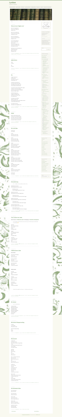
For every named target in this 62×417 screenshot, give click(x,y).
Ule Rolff (43, 150)
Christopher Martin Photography (44, 162)
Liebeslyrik (31, 53)
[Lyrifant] (31, 14)
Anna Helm (43, 160)
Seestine (44, 86)
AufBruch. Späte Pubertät (45, 61)
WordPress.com (38, 414)
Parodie (35, 53)
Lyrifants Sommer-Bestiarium (45, 124)
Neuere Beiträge (36, 411)
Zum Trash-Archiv (44, 131)
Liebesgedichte (17, 53)
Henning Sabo (43, 144)
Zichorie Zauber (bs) (44, 153)
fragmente (44, 119)
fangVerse (44, 118)
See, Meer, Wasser (44, 80)
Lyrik (33, 53)
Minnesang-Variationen (44, 106)
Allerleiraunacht (45, 98)
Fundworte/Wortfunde (46, 120)
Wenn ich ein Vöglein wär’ (17, 26)
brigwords (43, 139)
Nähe (28, 409)
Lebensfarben (44, 68)
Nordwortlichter (45, 85)
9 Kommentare (17, 211)
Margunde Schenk (44, 166)
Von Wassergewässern (45, 82)
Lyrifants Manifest (45, 122)
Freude (23, 121)
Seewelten (44, 81)
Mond (35, 332)
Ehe (26, 68)
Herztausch (14, 338)
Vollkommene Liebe (20, 219)
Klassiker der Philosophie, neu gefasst (46, 65)
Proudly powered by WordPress (26, 414)
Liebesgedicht (28, 53)
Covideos (44, 132)
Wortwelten (44, 115)
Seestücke (44, 87)
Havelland (44, 84)
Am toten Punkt (45, 60)
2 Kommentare (16, 244)
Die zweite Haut (45, 104)
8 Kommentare (16, 107)
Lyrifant (12, 3)
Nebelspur (43, 147)
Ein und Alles (14, 128)
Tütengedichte (45, 100)
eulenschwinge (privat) (45, 143)
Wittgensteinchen (45, 127)
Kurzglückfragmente (45, 67)
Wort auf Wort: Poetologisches (44, 109)
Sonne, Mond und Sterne (46, 91)
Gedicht (23, 53)
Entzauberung (14, 181)
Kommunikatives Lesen (45, 165)
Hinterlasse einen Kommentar (14, 122)
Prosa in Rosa (45, 99)
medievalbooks (44, 169)
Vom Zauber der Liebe (16, 217)
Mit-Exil (43, 76)
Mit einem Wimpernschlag (17, 322)
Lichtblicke (44, 93)
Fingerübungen (44, 133)
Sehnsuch (38, 53)
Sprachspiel (12, 107)
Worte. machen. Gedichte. (45, 129)
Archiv (42, 175)
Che (42, 140)
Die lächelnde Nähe (16, 388)
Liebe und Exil (43, 74)
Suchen (48, 49)
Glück (12, 113)
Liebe (25, 53)
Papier (44, 107)
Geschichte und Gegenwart (34, 219)
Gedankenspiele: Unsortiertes (44, 57)
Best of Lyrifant (17, 315)
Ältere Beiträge (13, 411)
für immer (13, 302)
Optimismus (35, 106)
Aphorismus (14, 60)
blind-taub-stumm (22, 210)
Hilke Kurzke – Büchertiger (45, 163)
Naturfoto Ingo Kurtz (44, 170)
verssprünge (43, 151)
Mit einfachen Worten (45, 113)
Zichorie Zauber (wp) (44, 154)
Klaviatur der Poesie (45, 110)
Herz (25, 382)
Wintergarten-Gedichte (45, 126)
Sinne (13, 244)
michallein (43, 146)
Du (12, 75)
